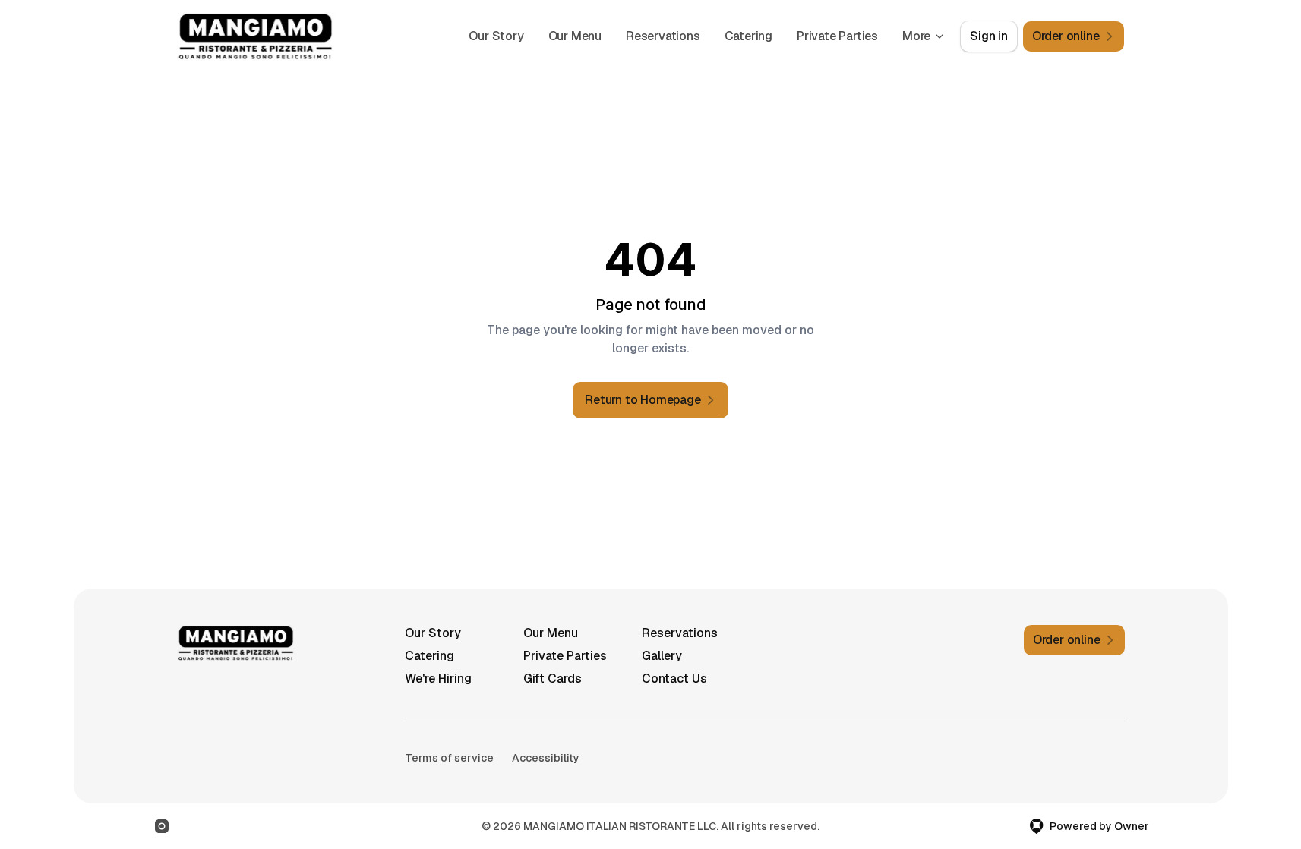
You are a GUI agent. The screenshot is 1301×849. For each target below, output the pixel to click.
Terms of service (449, 758)
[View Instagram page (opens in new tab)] (162, 826)
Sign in (989, 36)
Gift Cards (552, 678)
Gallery (662, 656)
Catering (748, 36)
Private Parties (837, 36)
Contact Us (674, 678)
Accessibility (545, 758)
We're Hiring (438, 678)
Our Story (496, 36)
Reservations (663, 36)
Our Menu (575, 36)
